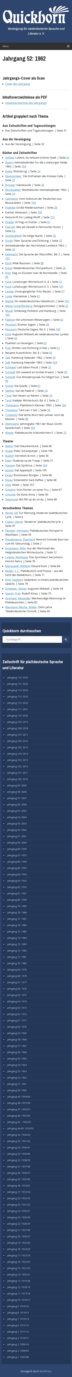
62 (67, 157)
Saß (7, 358)
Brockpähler (13, 190)
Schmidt (10, 372)
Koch (8, 263)
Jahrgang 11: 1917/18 (18, 1293)
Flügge (9, 222)
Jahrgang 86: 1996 (17, 861)
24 (38, 171)
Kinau (8, 475)
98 (42, 263)
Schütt (9, 386)
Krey (8, 273)
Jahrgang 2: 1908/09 (18, 1350)
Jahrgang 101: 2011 (17, 772)
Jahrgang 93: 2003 (17, 823)
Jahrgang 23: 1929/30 (18, 1217)
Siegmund (11, 499)
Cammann (11, 199)
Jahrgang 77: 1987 (17, 918)
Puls (8, 348)
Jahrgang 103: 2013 (17, 760)
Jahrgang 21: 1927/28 (18, 1230)
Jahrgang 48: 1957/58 (18, 1103)
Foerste (10, 227)
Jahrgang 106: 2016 (17, 741)
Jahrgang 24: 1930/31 (18, 1211)
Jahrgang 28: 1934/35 (18, 1185)
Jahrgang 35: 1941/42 (18, 1141)
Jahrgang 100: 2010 (17, 779)
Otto (8, 485)
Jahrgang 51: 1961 (17, 1084)
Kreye (8, 268)
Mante (9, 301)
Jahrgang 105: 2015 (17, 747)
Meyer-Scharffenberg (18, 306)
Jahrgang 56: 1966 (17, 1052)
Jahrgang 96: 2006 (17, 804)
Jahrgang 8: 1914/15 (18, 1312)
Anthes (9, 157)
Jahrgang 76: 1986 (17, 925)
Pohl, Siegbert (14, 580)
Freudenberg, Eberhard (20, 539)
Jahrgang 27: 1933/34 (18, 1191)
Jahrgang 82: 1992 (17, 887)
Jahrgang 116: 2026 (17, 677)
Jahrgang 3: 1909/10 (18, 1344)
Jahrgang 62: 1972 (17, 1014)
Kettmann (11, 254)
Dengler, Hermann (17, 530)
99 (6, 277)
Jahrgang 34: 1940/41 (18, 1147)
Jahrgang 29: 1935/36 (18, 1179)
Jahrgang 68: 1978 (17, 976)
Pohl (8, 334)
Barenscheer (13, 176)
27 (13, 180)
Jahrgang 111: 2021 (17, 709)
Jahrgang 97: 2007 (17, 798)
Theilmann (12, 405)
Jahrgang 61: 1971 (17, 1020)
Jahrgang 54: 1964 (17, 1064)
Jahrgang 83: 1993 (17, 880)
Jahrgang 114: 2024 (17, 690)
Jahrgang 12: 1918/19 (18, 1287)
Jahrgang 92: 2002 (17, 829)
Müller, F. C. (12, 571)
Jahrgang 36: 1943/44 (18, 1134)
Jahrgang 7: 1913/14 (18, 1319)
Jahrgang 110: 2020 (17, 715)
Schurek (10, 494)
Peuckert (10, 324)
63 (15, 338)
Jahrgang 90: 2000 (17, 842)
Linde (8, 296)
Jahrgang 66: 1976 (17, 988)
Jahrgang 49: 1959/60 (18, 1096)
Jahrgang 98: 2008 (17, 791)
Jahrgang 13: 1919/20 (18, 1280)
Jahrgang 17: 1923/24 (18, 1255)
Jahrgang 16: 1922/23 (18, 1261)
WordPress (45, 1371)
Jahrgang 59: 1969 (17, 1033)
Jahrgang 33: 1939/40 (18, 1153)
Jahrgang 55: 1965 (17, 1058)
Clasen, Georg (14, 522)
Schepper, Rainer (16, 588)
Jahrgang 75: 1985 (17, 931)
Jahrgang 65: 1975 (17, 995)
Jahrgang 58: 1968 (17, 1039)
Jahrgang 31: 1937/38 (18, 1166)
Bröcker (10, 185)
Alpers (9, 162)
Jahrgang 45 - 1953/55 (19, 1122)
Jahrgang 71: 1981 (17, 957)
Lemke (9, 291)
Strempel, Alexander (17, 598)
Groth (9, 241)
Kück (8, 282)
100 (40, 212)
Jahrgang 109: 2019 (17, 722)
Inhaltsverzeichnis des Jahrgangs (26, 103)
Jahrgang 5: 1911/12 (18, 1331)
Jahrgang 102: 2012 (17, 766)
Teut (8, 395)
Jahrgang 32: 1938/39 (18, 1160)
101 (52, 217)
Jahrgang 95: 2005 (17, 810)
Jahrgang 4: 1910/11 (18, 1338)
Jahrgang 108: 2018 (17, 728)
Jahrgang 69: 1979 (17, 969)
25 (66, 306)
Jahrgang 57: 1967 (17, 1045)
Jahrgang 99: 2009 (17, 785)
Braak (9, 451)
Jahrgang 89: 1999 (17, 849)
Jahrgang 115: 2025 (17, 683)
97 (62, 291)
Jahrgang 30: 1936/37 (18, 1172)
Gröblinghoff (13, 236)
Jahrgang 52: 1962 (17, 1077)
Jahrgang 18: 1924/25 (18, 1249)
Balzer (9, 446)
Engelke (10, 207)
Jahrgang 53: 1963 (17, 1071)
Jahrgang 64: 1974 (17, 1001)
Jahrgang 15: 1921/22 (18, 1268)
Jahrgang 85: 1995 (17, 868)
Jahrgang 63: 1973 (17, 1007)
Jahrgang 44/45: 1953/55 (20, 1128)
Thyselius (11, 410)
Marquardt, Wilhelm (17, 566)
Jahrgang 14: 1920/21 (18, 1274)
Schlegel (10, 367)
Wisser (9, 433)
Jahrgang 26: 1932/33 (18, 1198)
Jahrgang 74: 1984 (17, 937)
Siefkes (9, 391)
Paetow (10, 320)
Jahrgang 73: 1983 (17, 944)
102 (7, 258)
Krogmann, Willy (15, 548)
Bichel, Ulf (11, 513)
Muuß (9, 311)
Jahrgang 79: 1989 (17, 906)
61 (48, 222)
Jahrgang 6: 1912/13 (18, 1325)
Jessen (9, 470)
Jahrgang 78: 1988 (17, 912)
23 (60, 241)
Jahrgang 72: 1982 (17, 950)
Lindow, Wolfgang (16, 557)
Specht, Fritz (13, 593)
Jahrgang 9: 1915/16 (18, 1306)
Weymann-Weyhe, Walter (21, 607)
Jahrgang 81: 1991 (17, 893)
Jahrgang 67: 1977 (17, 982)
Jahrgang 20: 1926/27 (18, 1236)
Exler (8, 460)
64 (13, 231)
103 (7, 315)
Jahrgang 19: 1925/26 (18, 1242)
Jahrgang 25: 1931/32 (18, 1204)
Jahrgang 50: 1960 (17, 1090)
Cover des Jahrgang (17, 84)
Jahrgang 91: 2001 (17, 836)
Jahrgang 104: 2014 (17, 753)
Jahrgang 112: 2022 (17, 702)
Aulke (8, 171)
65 (50, 353)
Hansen (10, 465)
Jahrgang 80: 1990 (17, 899)
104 (23, 166)
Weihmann (12, 424)
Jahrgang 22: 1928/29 (18, 1223)
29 (13, 194)
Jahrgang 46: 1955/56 (18, 1115)
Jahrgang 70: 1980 (17, 963)
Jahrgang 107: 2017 (17, 734)
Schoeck (10, 490)
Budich (9, 456)
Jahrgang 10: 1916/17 (18, 1299)
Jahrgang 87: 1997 (17, 855)
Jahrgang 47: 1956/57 (18, 1109)
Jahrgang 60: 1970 (17, 1026)
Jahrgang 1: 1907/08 (18, 1357)
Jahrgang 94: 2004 (17, 817)
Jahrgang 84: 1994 (17, 874)
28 (55, 207)
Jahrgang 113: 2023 (17, 696)
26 (42, 185)
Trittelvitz (11, 415)
